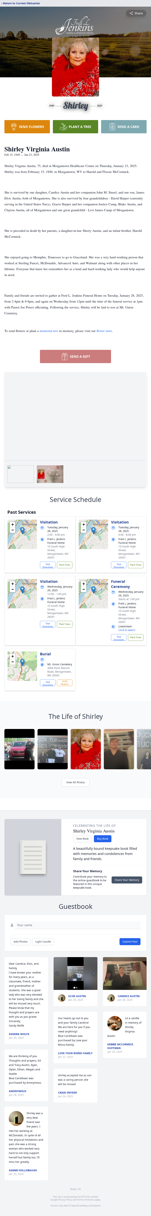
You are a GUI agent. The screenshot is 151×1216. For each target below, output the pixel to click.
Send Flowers (65, 683)
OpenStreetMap (79, 1205)
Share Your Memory (127, 880)
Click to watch (126, 630)
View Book (82, 838)
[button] (22, 530)
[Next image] (94, 973)
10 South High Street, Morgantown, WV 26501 (58, 552)
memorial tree (49, 330)
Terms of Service (85, 1199)
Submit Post (130, 941)
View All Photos (75, 782)
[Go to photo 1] (74, 988)
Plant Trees (64, 564)
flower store (104, 330)
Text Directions (48, 565)
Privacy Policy (65, 1199)
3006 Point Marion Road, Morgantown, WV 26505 (59, 671)
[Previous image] (57, 973)
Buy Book (102, 838)
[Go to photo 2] (76, 987)
